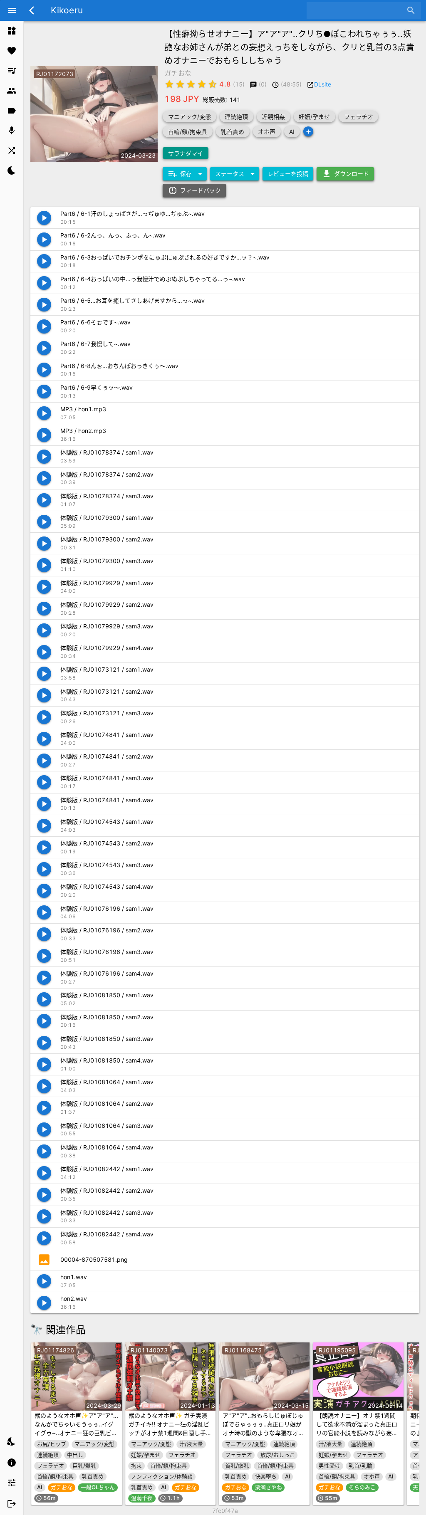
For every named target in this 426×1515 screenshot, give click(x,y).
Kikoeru (67, 10)
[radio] (169, 84)
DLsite (322, 84)
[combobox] (358, 10)
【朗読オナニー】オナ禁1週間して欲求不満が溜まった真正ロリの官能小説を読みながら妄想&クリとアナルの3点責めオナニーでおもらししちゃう (357, 1433)
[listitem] (11, 31)
